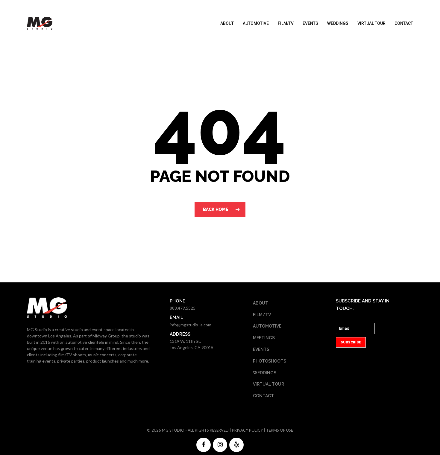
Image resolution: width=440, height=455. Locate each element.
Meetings (264, 337)
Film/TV (286, 23)
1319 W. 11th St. (185, 341)
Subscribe (351, 342)
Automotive (256, 23)
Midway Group (106, 335)
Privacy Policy (247, 430)
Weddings (337, 23)
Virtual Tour (371, 23)
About (227, 23)
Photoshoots (269, 361)
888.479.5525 (182, 308)
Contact (404, 23)
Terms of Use (279, 430)
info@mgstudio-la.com (190, 324)
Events (310, 23)
